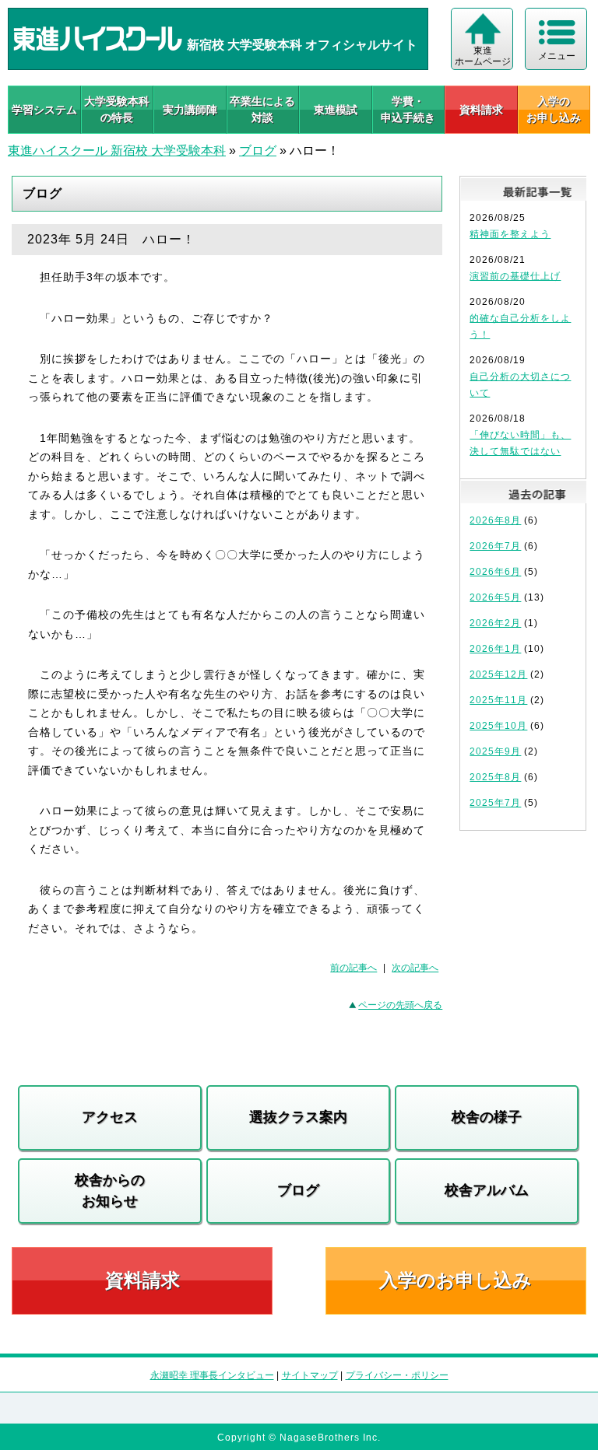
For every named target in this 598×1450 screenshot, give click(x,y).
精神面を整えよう (510, 234)
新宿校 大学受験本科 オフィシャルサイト (300, 44)
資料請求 (481, 109)
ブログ (257, 150)
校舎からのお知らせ (110, 1190)
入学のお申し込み (455, 1280)
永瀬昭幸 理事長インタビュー (212, 1375)
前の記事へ (353, 967)
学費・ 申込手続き (408, 109)
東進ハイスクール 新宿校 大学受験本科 (117, 150)
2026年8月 (495, 520)
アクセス (110, 1117)
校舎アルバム (487, 1190)
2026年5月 (495, 597)
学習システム (44, 109)
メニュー (556, 56)
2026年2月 (495, 623)
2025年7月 (495, 802)
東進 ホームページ (483, 56)
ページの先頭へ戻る (400, 1005)
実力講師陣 (190, 109)
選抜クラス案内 (298, 1117)
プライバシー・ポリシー (397, 1375)
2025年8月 (495, 777)
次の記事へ (415, 967)
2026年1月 (495, 648)
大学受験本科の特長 (117, 109)
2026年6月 (495, 571)
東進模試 (335, 109)
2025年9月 (495, 751)
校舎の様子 (487, 1117)
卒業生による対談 (262, 109)
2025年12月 (498, 674)
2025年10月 (498, 725)
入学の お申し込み (553, 109)
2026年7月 (495, 546)
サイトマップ (310, 1375)
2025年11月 (498, 700)
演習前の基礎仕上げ (515, 276)
